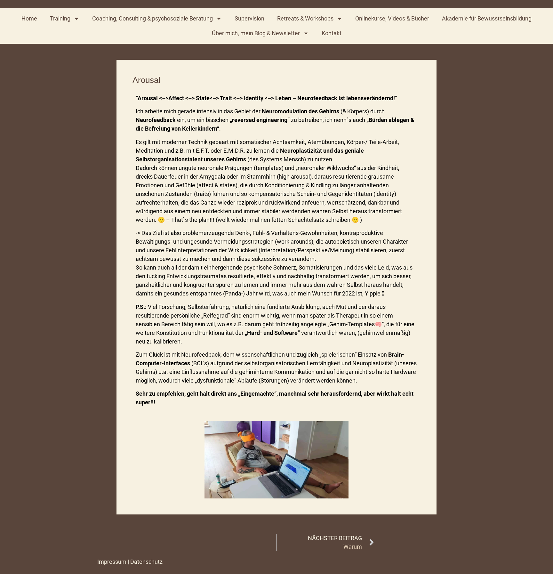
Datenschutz (146, 561)
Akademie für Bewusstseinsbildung (487, 18)
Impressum (111, 561)
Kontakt (331, 33)
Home (29, 18)
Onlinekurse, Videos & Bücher (392, 18)
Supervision (249, 18)
